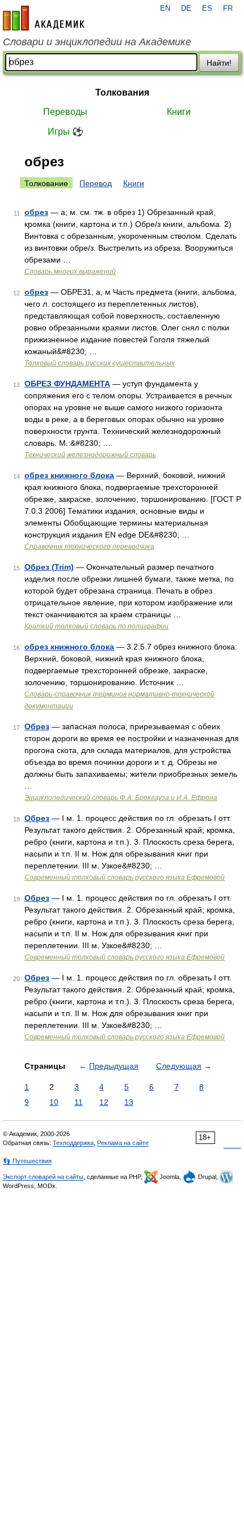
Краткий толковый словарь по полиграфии (96, 626)
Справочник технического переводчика (89, 546)
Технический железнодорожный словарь (90, 455)
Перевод (95, 183)
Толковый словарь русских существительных (99, 363)
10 (53, 1102)
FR (228, 8)
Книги (179, 112)
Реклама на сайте (123, 1142)
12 (103, 1102)
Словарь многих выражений (70, 272)
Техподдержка (73, 1142)
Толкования (122, 92)
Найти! (219, 62)
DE (186, 8)
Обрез (36, 726)
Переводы (65, 112)
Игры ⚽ (65, 131)
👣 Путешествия (27, 1161)
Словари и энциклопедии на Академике (97, 42)
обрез (36, 212)
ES (207, 8)
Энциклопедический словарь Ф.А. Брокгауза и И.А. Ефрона (120, 798)
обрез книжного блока (69, 475)
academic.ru (44, 18)
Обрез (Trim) (49, 566)
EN (165, 8)
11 (78, 1102)
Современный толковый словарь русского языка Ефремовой (124, 877)
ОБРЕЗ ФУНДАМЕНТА (67, 383)
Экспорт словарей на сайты (43, 1176)
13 (128, 1102)
